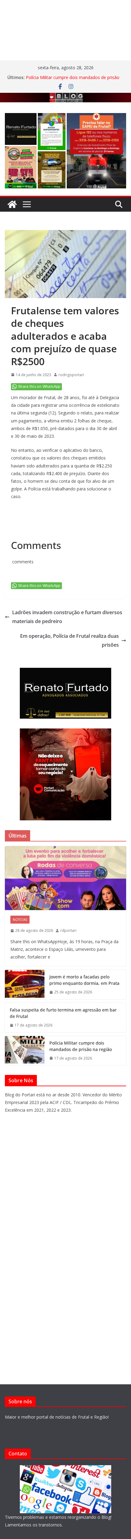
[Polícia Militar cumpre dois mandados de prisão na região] (24, 1050)
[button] (21, 129)
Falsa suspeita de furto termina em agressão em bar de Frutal (63, 1013)
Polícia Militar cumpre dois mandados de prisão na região (80, 1046)
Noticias (20, 919)
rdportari (68, 930)
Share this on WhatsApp (39, 386)
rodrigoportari (71, 374)
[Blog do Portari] (12, 204)
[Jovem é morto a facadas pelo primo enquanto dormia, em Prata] (24, 984)
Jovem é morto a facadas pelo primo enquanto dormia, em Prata (84, 980)
